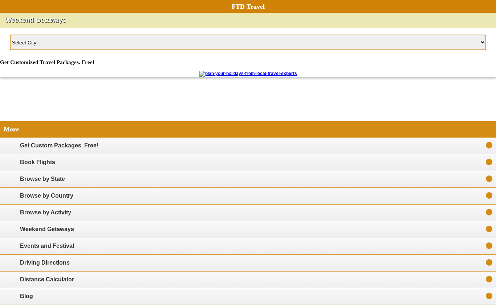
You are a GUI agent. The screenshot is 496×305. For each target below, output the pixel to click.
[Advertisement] (248, 101)
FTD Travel (248, 6)
